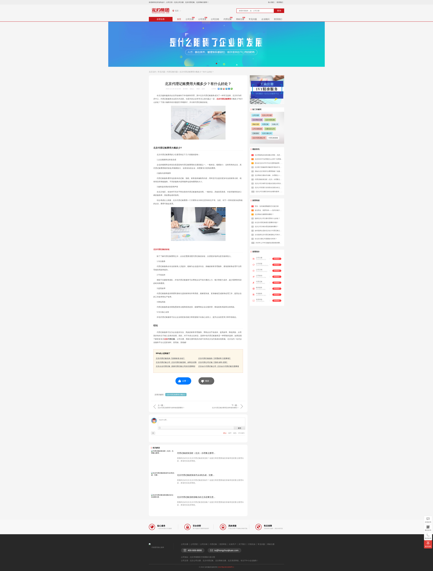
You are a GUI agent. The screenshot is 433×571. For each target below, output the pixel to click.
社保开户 (232, 544)
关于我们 (242, 544)
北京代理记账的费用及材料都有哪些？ (225, 408)
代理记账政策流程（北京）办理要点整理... (196, 453)
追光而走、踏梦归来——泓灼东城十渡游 (269, 210)
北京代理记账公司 (258, 138)
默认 (225, 433)
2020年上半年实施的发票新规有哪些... (269, 243)
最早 (230, 433)
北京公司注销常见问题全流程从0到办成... (269, 183)
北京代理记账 (270, 120)
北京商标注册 (257, 120)
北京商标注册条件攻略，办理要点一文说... (269, 175)
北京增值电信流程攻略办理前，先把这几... (269, 155)
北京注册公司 (267, 133)
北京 (169, 339)
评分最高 (241, 433)
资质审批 (259, 299)
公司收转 (259, 275)
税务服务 (259, 287)
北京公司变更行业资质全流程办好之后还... (269, 187)
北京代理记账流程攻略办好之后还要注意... (196, 497)
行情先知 (251, 544)
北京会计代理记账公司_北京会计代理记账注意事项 (218, 366)
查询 (279, 11)
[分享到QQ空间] (221, 89)
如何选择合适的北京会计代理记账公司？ (269, 230)
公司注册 (190, 19)
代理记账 (227, 19)
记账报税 (255, 133)
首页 (179, 19)
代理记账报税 (273, 138)
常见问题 (253, 19)
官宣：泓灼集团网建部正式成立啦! (267, 206)
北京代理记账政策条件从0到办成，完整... (195, 475)
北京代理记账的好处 (161, 249)
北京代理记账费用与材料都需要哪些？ (171, 408)
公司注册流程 (257, 129)
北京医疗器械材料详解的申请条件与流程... (269, 167)
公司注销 (215, 19)
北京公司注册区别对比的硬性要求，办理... (270, 191)
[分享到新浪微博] (224, 89)
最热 (235, 433)
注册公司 (275, 124)
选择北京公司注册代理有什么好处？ (267, 218)
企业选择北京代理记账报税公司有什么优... (269, 235)
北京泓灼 (152, 72)
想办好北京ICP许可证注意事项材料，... (268, 163)
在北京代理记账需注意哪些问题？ (266, 222)
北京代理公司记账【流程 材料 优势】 (213, 362)
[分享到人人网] (229, 89)
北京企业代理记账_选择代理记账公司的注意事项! (175, 366)
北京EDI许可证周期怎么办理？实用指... (268, 159)
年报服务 (259, 293)
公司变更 (202, 19)
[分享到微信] (232, 89)
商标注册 (240, 19)
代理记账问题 (172, 72)
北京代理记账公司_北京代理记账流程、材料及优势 (176, 362)
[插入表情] (160, 428)
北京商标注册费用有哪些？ (264, 214)
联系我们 (280, 2)
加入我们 (271, 2)
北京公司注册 (267, 115)
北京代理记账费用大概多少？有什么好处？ (197, 72)
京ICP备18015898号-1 (226, 567)
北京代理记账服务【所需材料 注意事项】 (214, 358)
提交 (239, 428)
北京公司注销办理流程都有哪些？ (266, 226)
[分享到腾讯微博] (226, 89)
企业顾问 (265, 19)
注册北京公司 (270, 129)
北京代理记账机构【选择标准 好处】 (170, 358)
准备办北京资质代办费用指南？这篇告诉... (269, 171)
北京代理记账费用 (223, 99)
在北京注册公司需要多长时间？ (266, 239)
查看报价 (277, 259)
